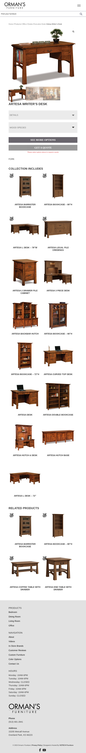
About (11, 637)
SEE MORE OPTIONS (43, 140)
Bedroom (13, 612)
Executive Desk (39, 24)
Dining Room (15, 616)
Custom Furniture (17, 655)
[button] (73, 31)
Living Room (14, 621)
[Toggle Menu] (79, 6)
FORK (11, 159)
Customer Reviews (17, 650)
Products (17, 24)
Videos (12, 641)
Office (24, 24)
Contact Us (14, 664)
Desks (30, 24)
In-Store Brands (16, 646)
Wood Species (18, 127)
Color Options (15, 659)
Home (11, 24)
